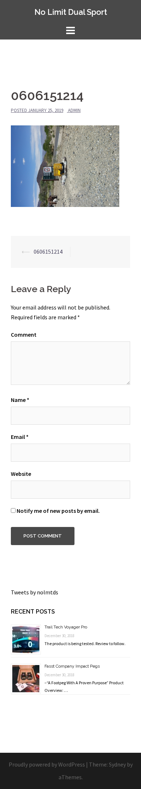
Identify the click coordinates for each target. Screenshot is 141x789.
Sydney (117, 764)
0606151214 (48, 251)
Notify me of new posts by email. (58, 510)
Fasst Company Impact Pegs (72, 666)
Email (20, 436)
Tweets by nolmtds (34, 592)
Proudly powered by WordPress (47, 764)
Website (21, 473)
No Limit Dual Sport (70, 12)
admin (74, 110)
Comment (24, 334)
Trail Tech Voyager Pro (65, 627)
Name (20, 399)
